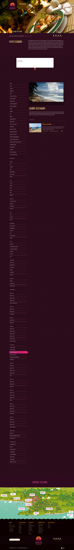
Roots (11, 241)
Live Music (11, 251)
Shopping (20, 532)
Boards (11, 176)
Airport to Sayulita (13, 134)
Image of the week (13, 129)
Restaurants (12, 260)
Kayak (11, 190)
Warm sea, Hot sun (43, 4)
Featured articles (13, 119)
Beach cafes (12, 262)
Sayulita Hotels (36, 4)
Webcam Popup (12, 147)
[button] (35, 69)
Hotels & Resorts (40, 524)
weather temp (12, 121)
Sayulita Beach (12, 289)
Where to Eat (12, 295)
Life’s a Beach (12, 158)
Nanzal (11, 400)
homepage (11, 149)
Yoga (11, 214)
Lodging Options (12, 347)
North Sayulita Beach (13, 303)
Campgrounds (12, 459)
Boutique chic (12, 283)
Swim (11, 169)
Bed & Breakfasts (13, 444)
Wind (10, 192)
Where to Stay (12, 300)
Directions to (19, 67)
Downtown (12, 322)
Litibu (11, 375)
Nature (11, 219)
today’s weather (13, 98)
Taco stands (12, 267)
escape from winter (13, 106)
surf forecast (12, 101)
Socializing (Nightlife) (13, 249)
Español (49, 4)
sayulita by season (13, 96)
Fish (10, 164)
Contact (11, 88)
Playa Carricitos (13, 427)
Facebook (49, 526)
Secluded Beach (12, 349)
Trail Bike (11, 230)
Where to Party (12, 331)
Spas (11, 212)
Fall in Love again (13, 201)
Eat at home (12, 272)
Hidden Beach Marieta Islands (15, 435)
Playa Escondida (46, 124)
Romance (11, 195)
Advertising (12, 126)
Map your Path (29, 4)
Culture (11, 238)
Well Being (11, 208)
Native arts (12, 278)
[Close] (52, 59)
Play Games (12, 365)
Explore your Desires (22, 4)
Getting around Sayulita (14, 139)
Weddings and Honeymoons (14, 357)
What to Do (11, 293)
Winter (11, 116)
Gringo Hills (12, 413)
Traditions (11, 244)
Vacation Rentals (13, 449)
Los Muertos (12, 314)
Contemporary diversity (14, 246)
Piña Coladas (12, 174)
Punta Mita (12, 386)
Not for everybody (13, 152)
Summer (11, 111)
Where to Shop (12, 298)
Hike (10, 233)
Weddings (11, 203)
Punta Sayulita (12, 338)
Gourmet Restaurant (13, 352)
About (11, 93)
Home (11, 83)
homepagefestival (13, 144)
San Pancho (12, 359)
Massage (11, 217)
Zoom (22, 67)
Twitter (49, 527)
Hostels (39, 526)
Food (11, 256)
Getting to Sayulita (13, 124)
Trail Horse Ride (12, 235)
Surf (10, 180)
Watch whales (12, 223)
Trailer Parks (40, 531)
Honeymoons (12, 206)
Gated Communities (13, 454)
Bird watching (12, 228)
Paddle (11, 185)
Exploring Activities (13, 354)
